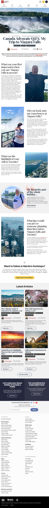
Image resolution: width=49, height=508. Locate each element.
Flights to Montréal (5, 465)
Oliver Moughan (32, 318)
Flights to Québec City (5, 467)
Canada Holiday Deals (29, 420)
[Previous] (26, 81)
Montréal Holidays (5, 444)
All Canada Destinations (6, 419)
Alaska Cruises (28, 427)
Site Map (12, 505)
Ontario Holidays (4, 431)
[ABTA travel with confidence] (10, 500)
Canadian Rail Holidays (30, 436)
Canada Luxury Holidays (30, 431)
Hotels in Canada (4, 492)
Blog (26, 465)
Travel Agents (28, 458)
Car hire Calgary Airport (6, 480)
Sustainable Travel (29, 466)
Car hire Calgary (4, 478)
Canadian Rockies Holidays (7, 435)
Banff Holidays (4, 439)
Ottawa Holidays (4, 447)
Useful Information (29, 462)
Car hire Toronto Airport (6, 483)
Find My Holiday (28, 422)
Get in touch (12, 395)
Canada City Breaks (29, 428)
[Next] (46, 81)
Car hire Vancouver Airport (6, 486)
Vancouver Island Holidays (6, 452)
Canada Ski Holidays (29, 446)
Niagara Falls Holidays (5, 446)
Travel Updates (28, 463)
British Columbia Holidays (6, 427)
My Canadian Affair (29, 460)
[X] (39, 49)
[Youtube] (36, 402)
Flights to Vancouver (5, 470)
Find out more (36, 393)
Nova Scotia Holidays (5, 428)
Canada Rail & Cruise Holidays (31, 435)
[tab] (4, 6)
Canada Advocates (29, 471)
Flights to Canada (5, 460)
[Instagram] (33, 402)
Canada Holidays (28, 419)
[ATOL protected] (17, 500)
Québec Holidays (4, 433)
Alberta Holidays (4, 423)
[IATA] (3, 500)
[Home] (8, 36)
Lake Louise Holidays (5, 443)
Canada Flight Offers (5, 462)
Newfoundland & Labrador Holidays (8, 430)
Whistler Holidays (4, 454)
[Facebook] (37, 49)
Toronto (42, 237)
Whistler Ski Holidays (29, 449)
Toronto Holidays (4, 449)
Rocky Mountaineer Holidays (31, 438)
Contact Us (27, 468)
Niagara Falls (39, 55)
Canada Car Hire (4, 475)
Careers (26, 473)
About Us (27, 470)
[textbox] (20, 409)
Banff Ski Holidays (29, 447)
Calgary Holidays (4, 441)
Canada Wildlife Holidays (30, 441)
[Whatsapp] (41, 49)
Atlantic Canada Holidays (6, 425)
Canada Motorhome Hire (6, 491)
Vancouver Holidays (5, 451)
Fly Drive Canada (28, 430)
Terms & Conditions (4, 505)
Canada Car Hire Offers (6, 476)
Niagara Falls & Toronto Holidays (24, 277)
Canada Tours (28, 440)
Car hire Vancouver (5, 485)
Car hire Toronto (4, 481)
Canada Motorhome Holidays (31, 433)
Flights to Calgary (4, 464)
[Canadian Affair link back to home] (5, 1)
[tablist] (24, 6)
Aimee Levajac (14, 49)
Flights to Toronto (5, 468)
